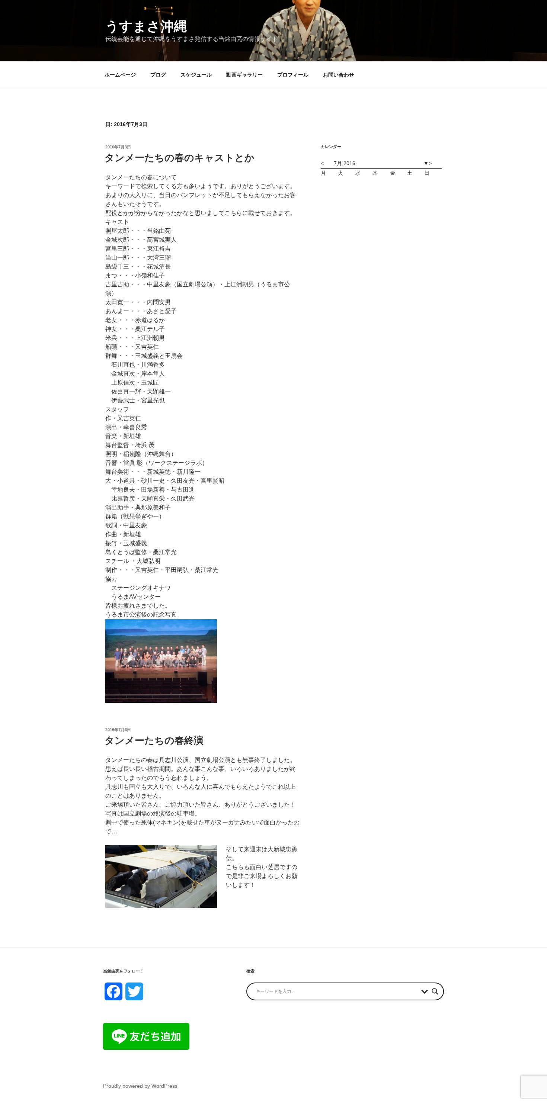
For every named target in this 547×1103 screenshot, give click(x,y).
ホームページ (120, 75)
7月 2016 (344, 163)
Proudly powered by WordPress (140, 1086)
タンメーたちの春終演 (154, 740)
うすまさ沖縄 (146, 26)
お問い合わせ (338, 75)
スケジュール (196, 75)
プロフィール (292, 75)
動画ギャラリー (244, 75)
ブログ (158, 75)
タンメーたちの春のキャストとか (180, 157)
